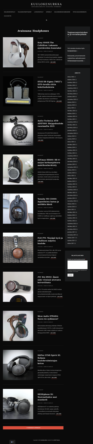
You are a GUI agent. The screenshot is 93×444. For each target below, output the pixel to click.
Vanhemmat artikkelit (33, 427)
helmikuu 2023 (71, 192)
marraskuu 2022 (71, 201)
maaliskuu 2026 (71, 88)
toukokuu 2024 (71, 150)
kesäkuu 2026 (71, 79)
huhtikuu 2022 (71, 220)
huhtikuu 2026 (71, 85)
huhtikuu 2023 (71, 187)
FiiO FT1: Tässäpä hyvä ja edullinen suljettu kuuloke (50, 241)
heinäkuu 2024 (71, 144)
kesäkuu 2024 (71, 147)
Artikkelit (49, 12)
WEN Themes (57, 440)
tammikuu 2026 (71, 93)
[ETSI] (46, 20)
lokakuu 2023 (71, 170)
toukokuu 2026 (71, 82)
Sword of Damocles (48, 51)
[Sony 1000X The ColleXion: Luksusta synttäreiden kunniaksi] (18, 52)
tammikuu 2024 (71, 161)
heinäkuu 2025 (71, 110)
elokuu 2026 (70, 77)
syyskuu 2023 (71, 172)
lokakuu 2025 (71, 102)
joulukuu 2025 (71, 96)
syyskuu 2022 (71, 206)
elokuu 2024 (70, 141)
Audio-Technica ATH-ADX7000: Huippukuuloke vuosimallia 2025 (50, 123)
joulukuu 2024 (71, 130)
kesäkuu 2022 (71, 215)
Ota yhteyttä (7, 16)
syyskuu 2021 (71, 240)
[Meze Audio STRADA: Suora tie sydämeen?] (18, 326)
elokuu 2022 (70, 209)
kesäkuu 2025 (71, 113)
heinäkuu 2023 (71, 178)
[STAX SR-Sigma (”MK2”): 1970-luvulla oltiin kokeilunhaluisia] (18, 91)
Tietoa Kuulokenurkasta (79, 12)
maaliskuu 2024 (71, 156)
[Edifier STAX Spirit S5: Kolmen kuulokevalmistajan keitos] (18, 365)
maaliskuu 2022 (71, 223)
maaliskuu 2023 (71, 189)
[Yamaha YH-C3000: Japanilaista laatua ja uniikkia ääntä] (18, 209)
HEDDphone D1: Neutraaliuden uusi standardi (47, 397)
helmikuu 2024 (71, 158)
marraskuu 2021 (71, 235)
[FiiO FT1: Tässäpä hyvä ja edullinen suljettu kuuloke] (18, 248)
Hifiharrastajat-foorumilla (75, 61)
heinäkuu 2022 (71, 212)
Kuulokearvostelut (9, 12)
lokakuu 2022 (71, 204)
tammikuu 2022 (71, 229)
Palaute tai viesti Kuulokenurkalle (76, 259)
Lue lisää (53, 62)
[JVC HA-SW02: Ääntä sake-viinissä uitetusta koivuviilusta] (18, 287)
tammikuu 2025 (71, 127)
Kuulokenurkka (46, 4)
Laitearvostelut (38, 12)
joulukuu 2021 (71, 232)
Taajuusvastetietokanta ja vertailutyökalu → (77, 34)
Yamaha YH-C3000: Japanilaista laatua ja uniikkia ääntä (48, 202)
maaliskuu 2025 (71, 122)
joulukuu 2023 (71, 164)
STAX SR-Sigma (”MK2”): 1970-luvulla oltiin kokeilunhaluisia (50, 84)
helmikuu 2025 (71, 124)
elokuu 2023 (70, 175)
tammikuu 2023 (71, 195)
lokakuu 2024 (71, 136)
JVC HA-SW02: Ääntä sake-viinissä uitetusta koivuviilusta (49, 280)
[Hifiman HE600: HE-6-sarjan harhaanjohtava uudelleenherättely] (18, 169)
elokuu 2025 (70, 108)
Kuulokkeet (40, 38)
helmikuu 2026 (71, 91)
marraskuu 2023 (71, 167)
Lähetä (70, 275)
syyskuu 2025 (71, 105)
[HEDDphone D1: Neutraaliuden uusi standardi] (18, 404)
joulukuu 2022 (71, 198)
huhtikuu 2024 (71, 153)
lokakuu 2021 (71, 237)
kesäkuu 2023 (71, 181)
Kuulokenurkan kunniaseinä (62, 12)
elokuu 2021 (70, 243)
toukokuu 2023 (71, 184)
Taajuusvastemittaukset (24, 12)
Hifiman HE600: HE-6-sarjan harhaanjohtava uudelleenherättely (49, 162)
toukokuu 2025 (71, 116)
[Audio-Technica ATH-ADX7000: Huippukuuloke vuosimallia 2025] (18, 130)
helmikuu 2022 (71, 226)
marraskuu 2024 (71, 133)
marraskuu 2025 (71, 99)
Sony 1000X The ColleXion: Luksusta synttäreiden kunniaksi (49, 45)
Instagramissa (72, 51)
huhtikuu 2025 (71, 119)
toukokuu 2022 (71, 218)
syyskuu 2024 (71, 139)
